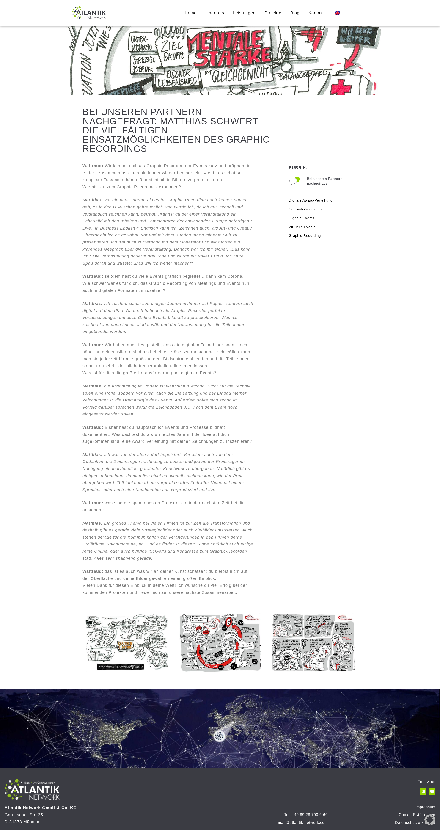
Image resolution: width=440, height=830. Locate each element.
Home (191, 13)
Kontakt (316, 13)
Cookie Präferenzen (417, 815)
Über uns (215, 13)
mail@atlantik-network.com (303, 822)
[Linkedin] (423, 791)
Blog (295, 13)
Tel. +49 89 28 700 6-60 (306, 815)
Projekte (272, 13)
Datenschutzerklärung (415, 822)
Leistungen (244, 13)
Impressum (425, 807)
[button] (430, 820)
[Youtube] (432, 791)
